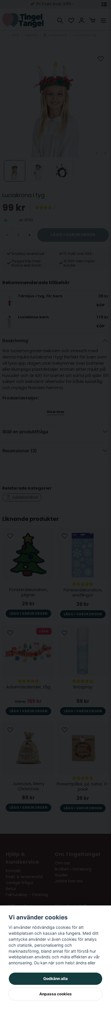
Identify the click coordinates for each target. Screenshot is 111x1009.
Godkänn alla (55, 978)
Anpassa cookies (55, 994)
